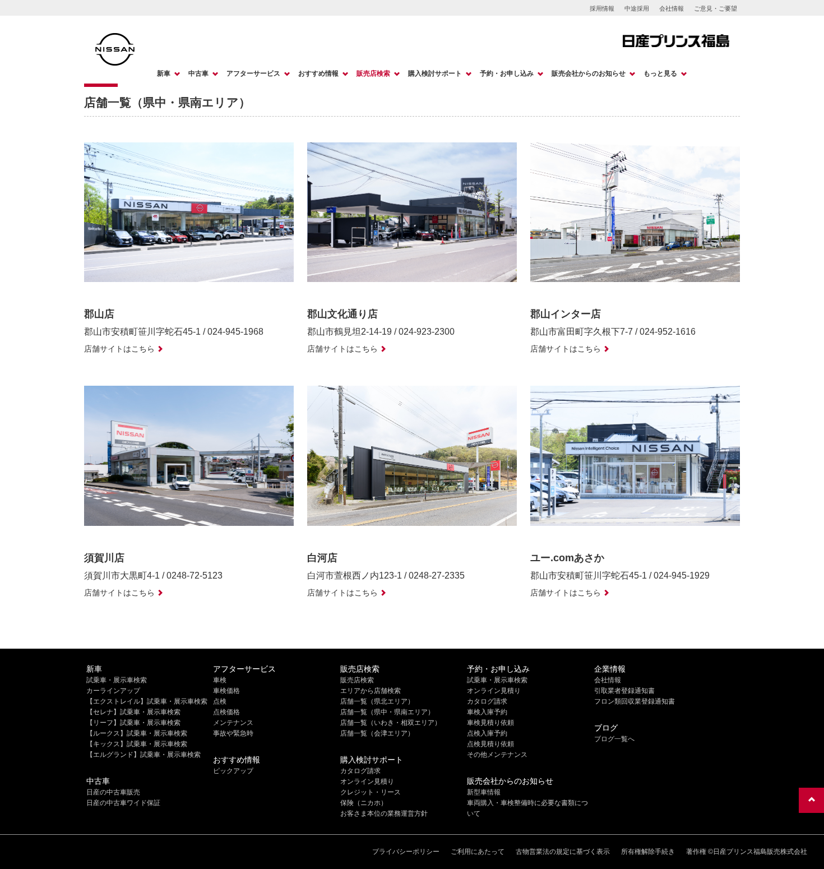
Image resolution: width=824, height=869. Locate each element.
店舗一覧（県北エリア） (377, 701)
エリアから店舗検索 (370, 691)
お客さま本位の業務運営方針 (384, 813)
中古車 (198, 73)
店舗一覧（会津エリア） (377, 733)
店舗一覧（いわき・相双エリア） (390, 723)
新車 (163, 73)
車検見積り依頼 (490, 723)
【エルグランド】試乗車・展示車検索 (143, 755)
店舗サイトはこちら (119, 348)
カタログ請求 (360, 771)
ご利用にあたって (477, 852)
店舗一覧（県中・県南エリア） (387, 712)
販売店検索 (373, 73)
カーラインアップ (113, 691)
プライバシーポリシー (405, 852)
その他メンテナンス (497, 755)
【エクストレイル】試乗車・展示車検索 (146, 701)
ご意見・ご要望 (715, 8)
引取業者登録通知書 (624, 691)
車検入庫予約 (487, 712)
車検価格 (226, 691)
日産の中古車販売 (113, 792)
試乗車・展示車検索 (116, 680)
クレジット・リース (370, 792)
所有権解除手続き (648, 852)
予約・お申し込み (507, 73)
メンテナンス (233, 723)
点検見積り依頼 (490, 744)
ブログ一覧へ (614, 739)
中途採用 (636, 8)
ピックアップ (233, 771)
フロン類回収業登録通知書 (634, 701)
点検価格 (226, 712)
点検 (219, 701)
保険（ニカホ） (363, 803)
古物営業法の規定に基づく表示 (563, 852)
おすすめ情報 (318, 73)
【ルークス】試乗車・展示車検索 (136, 733)
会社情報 (671, 8)
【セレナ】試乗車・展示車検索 (133, 712)
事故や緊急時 (233, 733)
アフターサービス (253, 73)
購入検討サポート (435, 73)
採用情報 (602, 8)
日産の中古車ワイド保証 (123, 803)
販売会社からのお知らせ (589, 73)
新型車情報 (484, 792)
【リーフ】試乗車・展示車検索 (133, 723)
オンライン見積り (367, 781)
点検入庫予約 (487, 733)
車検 (219, 680)
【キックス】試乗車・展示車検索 (136, 744)
